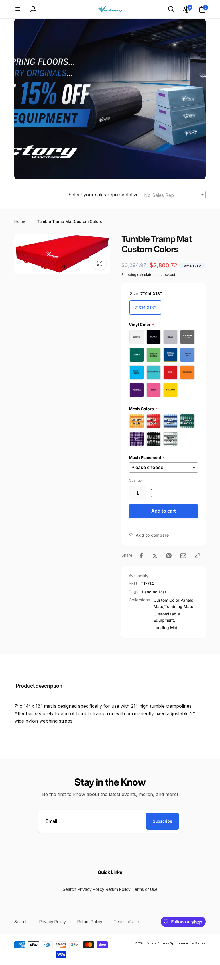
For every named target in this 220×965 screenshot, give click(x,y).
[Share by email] (183, 555)
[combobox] (174, 195)
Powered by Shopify (192, 943)
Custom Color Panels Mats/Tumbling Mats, (174, 603)
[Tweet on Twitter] (155, 555)
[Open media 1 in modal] (62, 254)
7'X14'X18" (145, 307)
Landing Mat (154, 591)
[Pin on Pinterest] (169, 555)
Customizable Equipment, (167, 617)
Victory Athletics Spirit (162, 943)
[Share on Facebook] (141, 555)
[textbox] (173, 195)
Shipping (128, 274)
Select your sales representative (103, 194)
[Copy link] (198, 555)
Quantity (136, 480)
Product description (39, 686)
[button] (17, 9)
